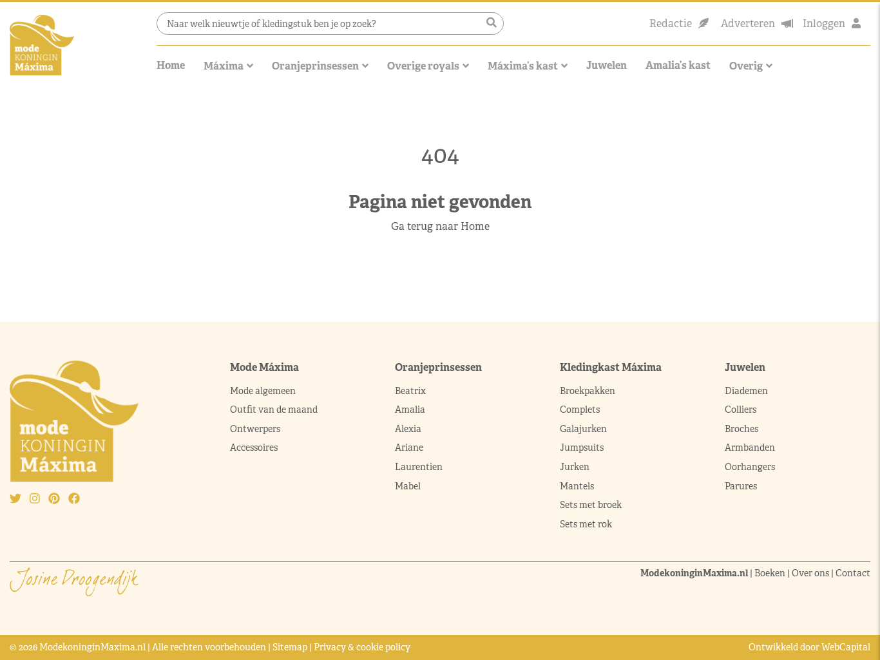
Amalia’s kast (678, 65)
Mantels (577, 486)
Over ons (810, 573)
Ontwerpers (255, 429)
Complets (580, 409)
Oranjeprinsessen (315, 66)
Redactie (670, 23)
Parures (741, 486)
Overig (746, 66)
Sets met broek (591, 505)
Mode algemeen (263, 391)
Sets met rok (586, 524)
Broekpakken (587, 391)
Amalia (410, 409)
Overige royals (423, 66)
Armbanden (750, 447)
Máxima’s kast (523, 66)
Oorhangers (750, 467)
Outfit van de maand (275, 409)
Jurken (574, 467)
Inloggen (824, 23)
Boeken (769, 573)
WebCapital (845, 647)
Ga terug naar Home (440, 226)
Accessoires (254, 447)
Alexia (408, 429)
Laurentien (419, 467)
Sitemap (290, 647)
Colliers (740, 409)
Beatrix (410, 391)
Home (171, 65)
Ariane (409, 447)
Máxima (224, 66)
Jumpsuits (582, 447)
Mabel (408, 486)
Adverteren (748, 23)
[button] (492, 23)
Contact (853, 573)
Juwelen (606, 65)
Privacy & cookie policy (362, 647)
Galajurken (583, 429)
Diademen (747, 391)
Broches (741, 429)
